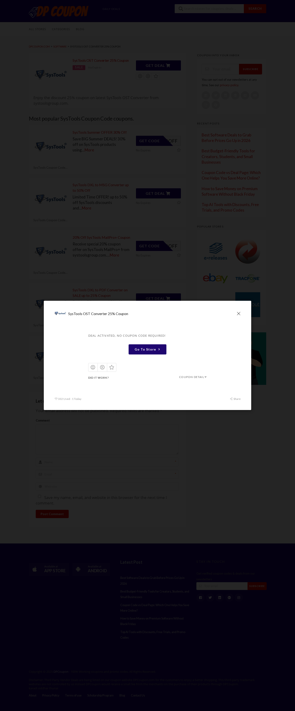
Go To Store (145, 349)
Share (237, 399)
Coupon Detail (191, 377)
